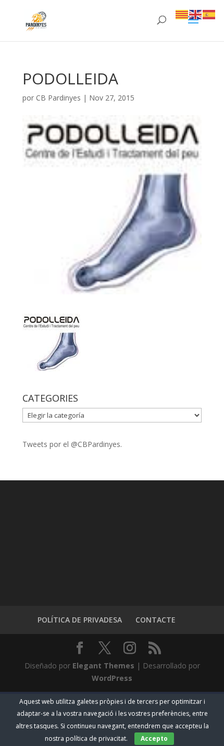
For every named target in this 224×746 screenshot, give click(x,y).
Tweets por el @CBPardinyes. (72, 444)
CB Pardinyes (58, 98)
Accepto (154, 738)
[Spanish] (209, 14)
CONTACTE (155, 620)
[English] (196, 14)
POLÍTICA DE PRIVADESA (80, 620)
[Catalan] (182, 14)
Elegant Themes (103, 665)
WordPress (112, 678)
